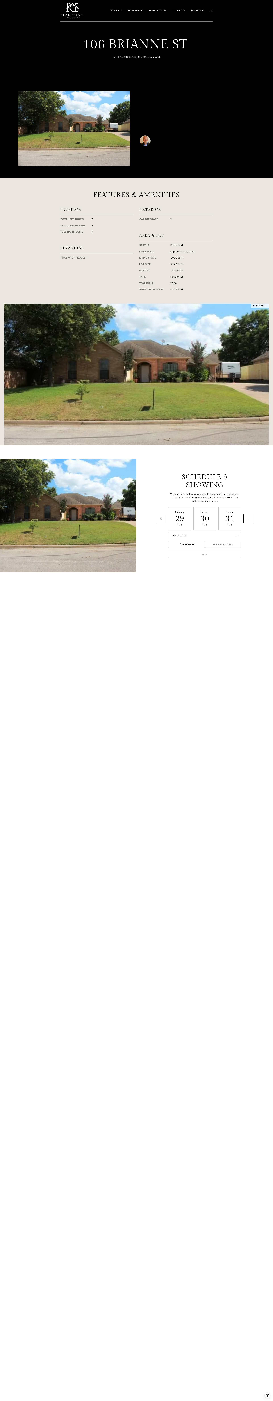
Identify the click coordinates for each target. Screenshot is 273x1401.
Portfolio (116, 10)
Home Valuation (157, 10)
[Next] (248, 518)
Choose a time (179, 535)
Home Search (135, 10)
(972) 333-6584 (198, 10)
